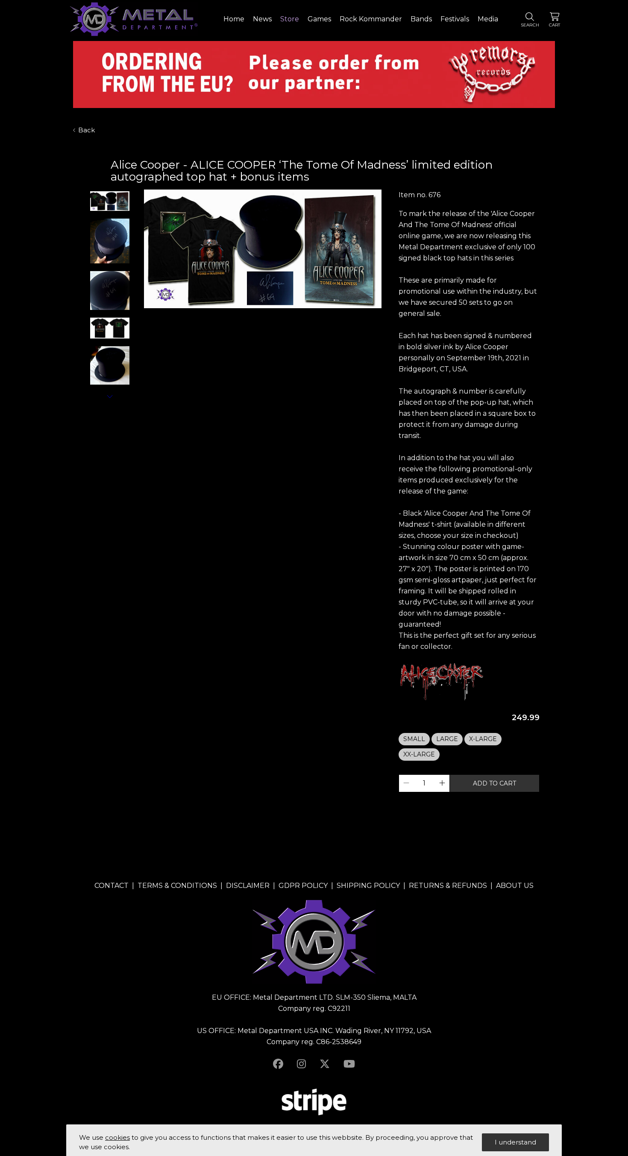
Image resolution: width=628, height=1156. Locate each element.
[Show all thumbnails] (109, 396)
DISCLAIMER (248, 886)
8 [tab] (284, 316)
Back (86, 130)
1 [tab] (224, 316)
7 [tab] (275, 316)
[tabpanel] (262, 249)
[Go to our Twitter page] (324, 1064)
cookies (117, 1137)
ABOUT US (515, 886)
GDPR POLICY (303, 886)
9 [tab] (292, 316)
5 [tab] (258, 316)
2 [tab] (233, 316)
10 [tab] (301, 316)
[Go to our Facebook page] (278, 1064)
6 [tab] (267, 316)
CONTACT (111, 886)
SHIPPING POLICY (368, 886)
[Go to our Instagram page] (301, 1064)
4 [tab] (250, 316)
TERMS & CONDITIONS (177, 886)
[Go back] (96, 167)
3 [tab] (241, 316)
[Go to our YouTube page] (349, 1064)
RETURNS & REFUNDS (448, 886)
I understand (515, 1142)
